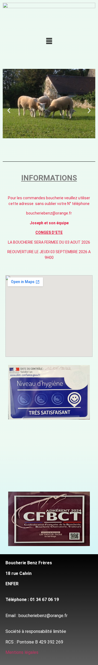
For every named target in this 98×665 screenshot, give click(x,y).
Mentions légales (21, 652)
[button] (49, 41)
